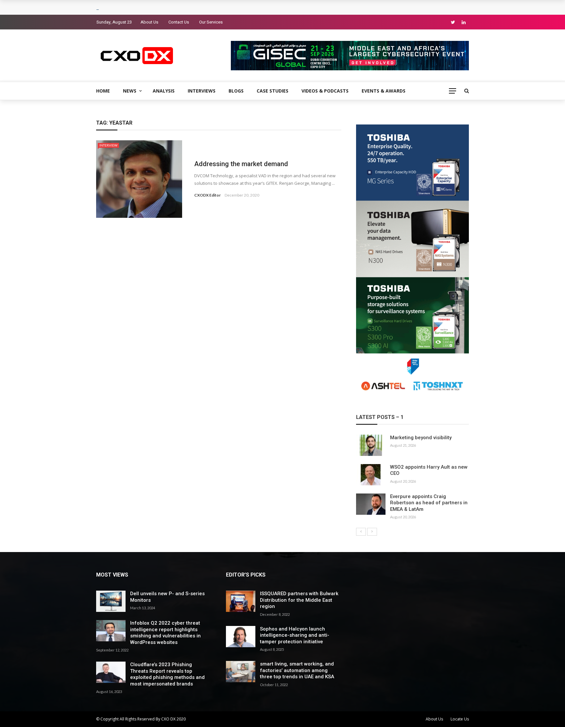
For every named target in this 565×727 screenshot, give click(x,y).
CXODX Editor (207, 195)
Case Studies (272, 91)
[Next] (372, 532)
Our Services (211, 22)
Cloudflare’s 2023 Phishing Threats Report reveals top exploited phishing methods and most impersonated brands (167, 674)
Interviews (201, 91)
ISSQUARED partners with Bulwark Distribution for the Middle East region (299, 600)
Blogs (236, 91)
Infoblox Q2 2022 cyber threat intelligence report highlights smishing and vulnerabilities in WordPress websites (165, 632)
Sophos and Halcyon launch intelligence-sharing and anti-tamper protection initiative (294, 635)
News (129, 91)
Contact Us (178, 22)
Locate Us (460, 719)
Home (103, 91)
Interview (108, 145)
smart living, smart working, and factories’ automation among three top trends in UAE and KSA (297, 670)
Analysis (164, 91)
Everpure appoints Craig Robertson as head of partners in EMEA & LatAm (429, 502)
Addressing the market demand (241, 164)
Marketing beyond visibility (421, 438)
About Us (149, 22)
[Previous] (361, 532)
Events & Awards (383, 91)
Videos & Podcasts (325, 91)
